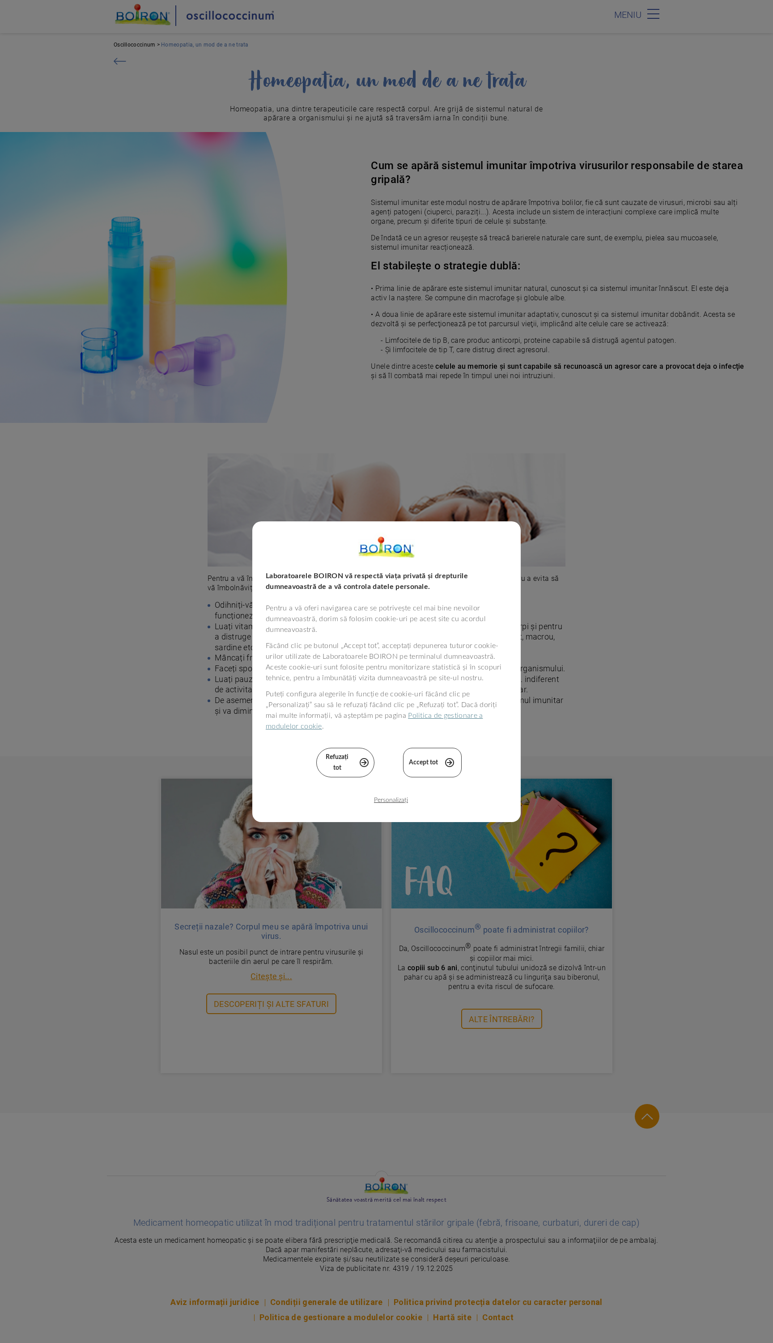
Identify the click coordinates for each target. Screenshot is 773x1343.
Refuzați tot (337, 762)
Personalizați (391, 800)
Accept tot (423, 762)
